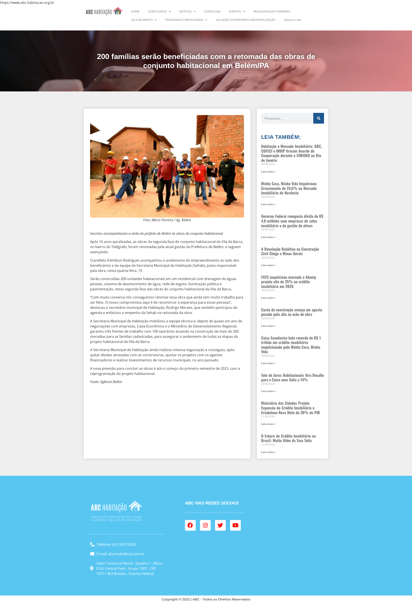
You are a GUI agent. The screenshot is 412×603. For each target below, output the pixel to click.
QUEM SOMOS (157, 11)
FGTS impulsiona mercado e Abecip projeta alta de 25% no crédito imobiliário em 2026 (288, 281)
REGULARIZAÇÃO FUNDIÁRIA (271, 11)
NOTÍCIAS (185, 11)
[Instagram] (205, 525)
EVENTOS (235, 11)
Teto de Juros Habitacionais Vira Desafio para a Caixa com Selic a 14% (292, 377)
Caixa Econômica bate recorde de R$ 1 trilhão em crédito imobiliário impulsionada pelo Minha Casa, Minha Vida (291, 345)
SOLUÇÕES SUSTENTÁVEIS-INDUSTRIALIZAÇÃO (245, 20)
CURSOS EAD (212, 11)
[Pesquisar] (318, 118)
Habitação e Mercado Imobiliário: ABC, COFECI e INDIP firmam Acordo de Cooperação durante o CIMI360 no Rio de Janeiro (291, 153)
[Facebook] (190, 525)
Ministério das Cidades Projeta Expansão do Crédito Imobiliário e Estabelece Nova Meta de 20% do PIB (290, 407)
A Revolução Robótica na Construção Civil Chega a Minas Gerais (290, 251)
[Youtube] (235, 525)
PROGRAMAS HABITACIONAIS (184, 20)
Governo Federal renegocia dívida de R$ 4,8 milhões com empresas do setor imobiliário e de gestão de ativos (292, 220)
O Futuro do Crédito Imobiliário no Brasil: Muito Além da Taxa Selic (288, 438)
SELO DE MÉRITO (142, 20)
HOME (135, 11)
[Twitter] (220, 525)
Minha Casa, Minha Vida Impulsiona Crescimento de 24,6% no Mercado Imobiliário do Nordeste (289, 188)
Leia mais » (268, 171)
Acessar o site (292, 20)
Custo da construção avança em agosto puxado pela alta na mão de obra (291, 312)
